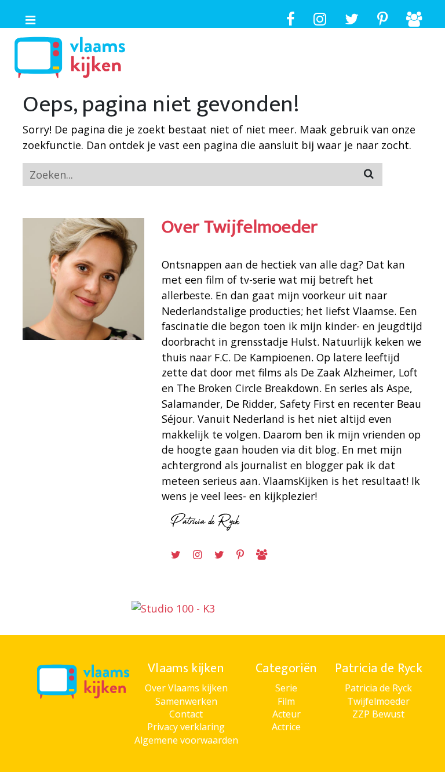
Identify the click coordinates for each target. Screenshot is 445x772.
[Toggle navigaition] (25, 17)
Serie (286, 688)
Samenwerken (186, 701)
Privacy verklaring (186, 726)
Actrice (286, 726)
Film (286, 701)
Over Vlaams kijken (186, 688)
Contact (186, 714)
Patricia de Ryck (378, 688)
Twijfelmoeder (378, 701)
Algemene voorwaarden (186, 740)
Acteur (286, 714)
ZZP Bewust (378, 714)
